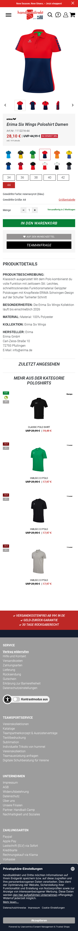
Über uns (9, 801)
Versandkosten (13, 661)
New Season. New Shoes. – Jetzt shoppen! (39, 3)
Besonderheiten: (18, 304)
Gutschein (9, 679)
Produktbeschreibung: (23, 274)
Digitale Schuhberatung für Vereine (26, 760)
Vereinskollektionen (16, 724)
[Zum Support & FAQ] (58, 14)
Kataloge (9, 728)
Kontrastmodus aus (34, 699)
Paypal (7, 836)
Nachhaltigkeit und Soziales (21, 814)
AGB (6, 787)
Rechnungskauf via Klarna (20, 855)
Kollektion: (13, 324)
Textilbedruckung (14, 737)
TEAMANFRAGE (39, 245)
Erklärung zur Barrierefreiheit (22, 683)
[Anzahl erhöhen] (35, 210)
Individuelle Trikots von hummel (24, 747)
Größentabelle (67, 199)
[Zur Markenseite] (11, 119)
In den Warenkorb (39, 223)
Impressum (10, 782)
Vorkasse (9, 859)
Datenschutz (11, 796)
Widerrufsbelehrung (16, 791)
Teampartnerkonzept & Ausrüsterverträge (30, 733)
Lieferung (9, 670)
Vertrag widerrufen (16, 651)
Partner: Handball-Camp (19, 810)
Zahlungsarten (12, 665)
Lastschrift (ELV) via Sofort (20, 845)
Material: (11, 317)
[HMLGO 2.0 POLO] (39, 464)
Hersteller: (14, 332)
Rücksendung (12, 674)
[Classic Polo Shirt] (39, 413)
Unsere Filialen (13, 805)
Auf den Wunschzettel (41, 236)
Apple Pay (9, 841)
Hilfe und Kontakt (14, 656)
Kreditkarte (10, 850)
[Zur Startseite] (29, 14)
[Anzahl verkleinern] (23, 210)
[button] (8, 15)
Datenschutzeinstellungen (20, 688)
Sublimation (11, 742)
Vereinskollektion (14, 751)
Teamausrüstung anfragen (20, 756)
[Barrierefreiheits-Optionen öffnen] (7, 699)
